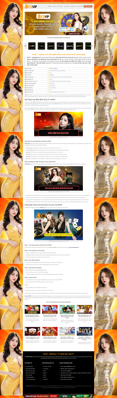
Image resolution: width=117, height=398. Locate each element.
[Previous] (27, 23)
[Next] (89, 23)
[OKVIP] (31, 6)
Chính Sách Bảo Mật (30, 368)
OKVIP (49, 6)
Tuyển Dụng (73, 6)
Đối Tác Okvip (59, 6)
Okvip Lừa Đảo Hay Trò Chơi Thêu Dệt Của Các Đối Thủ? (49, 316)
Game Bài (45, 379)
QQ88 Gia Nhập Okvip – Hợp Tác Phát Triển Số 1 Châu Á (49, 338)
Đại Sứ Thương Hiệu (30, 373)
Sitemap (70, 379)
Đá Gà (44, 375)
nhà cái (38, 270)
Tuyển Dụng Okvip (30, 377)
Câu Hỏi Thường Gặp (30, 379)
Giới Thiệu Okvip (29, 366)
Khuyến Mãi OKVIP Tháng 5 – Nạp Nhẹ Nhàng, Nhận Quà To (32, 316)
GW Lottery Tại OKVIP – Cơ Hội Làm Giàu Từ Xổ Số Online (67, 338)
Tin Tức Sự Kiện (79, 6)
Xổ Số (44, 370)
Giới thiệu (54, 6)
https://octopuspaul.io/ (70, 368)
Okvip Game (66, 6)
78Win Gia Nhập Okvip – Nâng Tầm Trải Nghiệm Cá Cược (32, 338)
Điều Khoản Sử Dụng (30, 370)
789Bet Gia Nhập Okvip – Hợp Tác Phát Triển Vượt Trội (85, 316)
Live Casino (45, 368)
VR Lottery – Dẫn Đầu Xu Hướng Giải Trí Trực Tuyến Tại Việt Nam (85, 338)
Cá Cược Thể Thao (47, 366)
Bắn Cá (44, 373)
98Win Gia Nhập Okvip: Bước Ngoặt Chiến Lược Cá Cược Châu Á (67, 316)
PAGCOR (56, 103)
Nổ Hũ (44, 377)
